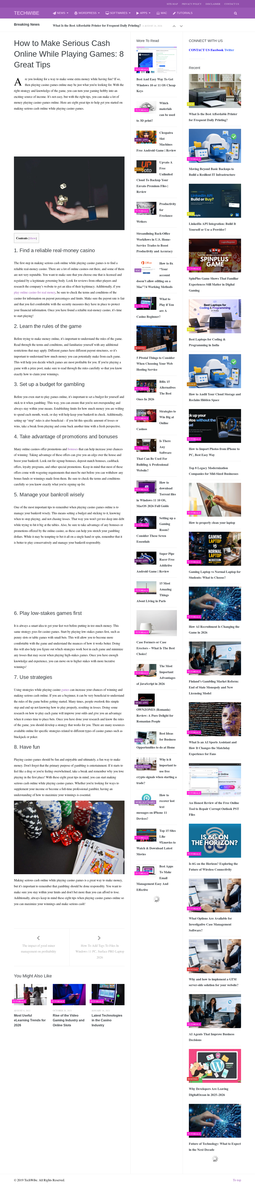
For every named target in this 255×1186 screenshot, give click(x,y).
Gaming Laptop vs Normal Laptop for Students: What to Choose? (215, 574)
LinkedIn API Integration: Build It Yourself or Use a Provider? (212, 226)
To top (237, 1180)
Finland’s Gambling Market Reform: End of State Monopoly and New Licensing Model (214, 687)
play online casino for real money (34, 292)
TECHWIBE (26, 13)
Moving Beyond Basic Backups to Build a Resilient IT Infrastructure (99, 25)
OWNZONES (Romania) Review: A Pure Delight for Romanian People (154, 715)
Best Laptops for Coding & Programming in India (207, 342)
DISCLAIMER (213, 3)
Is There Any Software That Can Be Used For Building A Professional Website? (154, 455)
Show (32, 238)
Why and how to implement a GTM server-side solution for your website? (213, 982)
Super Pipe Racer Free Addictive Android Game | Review (155, 562)
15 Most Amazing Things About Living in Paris (154, 592)
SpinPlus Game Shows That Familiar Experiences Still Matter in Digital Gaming (213, 284)
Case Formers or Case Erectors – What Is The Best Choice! (155, 648)
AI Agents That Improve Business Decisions (211, 1037)
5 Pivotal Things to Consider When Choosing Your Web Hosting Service (155, 363)
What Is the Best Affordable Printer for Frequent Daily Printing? (213, 117)
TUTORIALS (184, 13)
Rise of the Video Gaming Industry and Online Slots (68, 1020)
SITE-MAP (172, 3)
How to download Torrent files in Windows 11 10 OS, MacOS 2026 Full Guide (156, 494)
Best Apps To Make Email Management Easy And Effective (154, 878)
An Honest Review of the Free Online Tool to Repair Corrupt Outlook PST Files (214, 808)
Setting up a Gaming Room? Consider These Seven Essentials (156, 530)
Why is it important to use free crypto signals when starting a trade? (156, 771)
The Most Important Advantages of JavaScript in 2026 (155, 675)
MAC (164, 13)
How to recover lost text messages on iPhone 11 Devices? (155, 807)
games (65, 689)
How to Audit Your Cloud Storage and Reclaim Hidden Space (215, 397)
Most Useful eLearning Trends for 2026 (30, 1020)
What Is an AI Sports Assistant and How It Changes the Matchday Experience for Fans (213, 748)
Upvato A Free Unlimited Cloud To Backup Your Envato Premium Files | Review (154, 177)
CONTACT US (231, 3)
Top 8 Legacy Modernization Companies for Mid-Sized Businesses (213, 471)
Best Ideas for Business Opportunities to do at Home (156, 740)
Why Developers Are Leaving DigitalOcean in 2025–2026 (208, 1091)
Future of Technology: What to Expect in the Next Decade (215, 1146)
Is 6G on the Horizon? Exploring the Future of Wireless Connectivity (213, 866)
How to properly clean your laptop (212, 522)
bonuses (73, 449)
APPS (143, 13)
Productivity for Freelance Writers (156, 212)
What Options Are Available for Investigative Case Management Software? (210, 924)
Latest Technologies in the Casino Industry (107, 1020)
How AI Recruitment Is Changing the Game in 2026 (214, 629)
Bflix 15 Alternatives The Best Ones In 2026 (156, 390)
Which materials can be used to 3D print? (155, 112)
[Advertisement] (52, 123)
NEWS (61, 13)
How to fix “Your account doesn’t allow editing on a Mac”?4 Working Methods (154, 275)
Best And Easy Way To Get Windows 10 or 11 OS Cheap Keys (156, 85)
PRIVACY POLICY (192, 3)
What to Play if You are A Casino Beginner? (155, 307)
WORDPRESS (87, 13)
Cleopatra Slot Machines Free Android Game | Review (156, 141)
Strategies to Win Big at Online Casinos (156, 420)
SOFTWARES (118, 13)
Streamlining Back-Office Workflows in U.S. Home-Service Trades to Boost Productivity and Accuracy (154, 242)
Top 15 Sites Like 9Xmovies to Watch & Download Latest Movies (156, 842)
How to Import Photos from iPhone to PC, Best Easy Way (214, 451)
